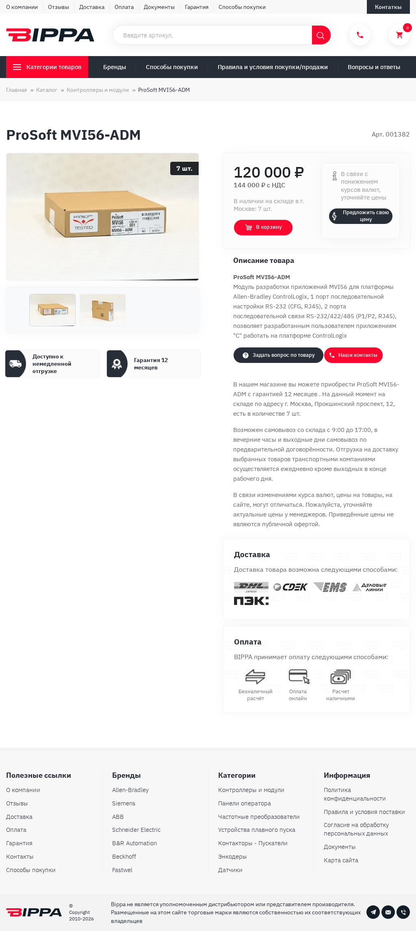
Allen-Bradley (130, 790)
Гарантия (196, 7)
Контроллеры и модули (251, 790)
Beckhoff (124, 856)
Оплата (124, 7)
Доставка (91, 7)
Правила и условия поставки (364, 812)
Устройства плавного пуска (256, 829)
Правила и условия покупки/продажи (273, 67)
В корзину (269, 227)
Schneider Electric (136, 829)
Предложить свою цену (366, 216)
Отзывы (58, 7)
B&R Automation (134, 843)
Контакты (20, 856)
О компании (22, 7)
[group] (102, 216)
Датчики (230, 870)
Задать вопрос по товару (284, 355)
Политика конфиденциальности (355, 794)
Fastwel (122, 870)
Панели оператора (244, 803)
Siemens (123, 803)
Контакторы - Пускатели (253, 843)
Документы (159, 7)
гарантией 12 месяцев (286, 394)
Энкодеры (232, 856)
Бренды (114, 67)
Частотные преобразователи (259, 816)
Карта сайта (341, 860)
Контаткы (388, 7)
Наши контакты (357, 355)
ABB (118, 816)
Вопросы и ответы (374, 67)
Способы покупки (242, 7)
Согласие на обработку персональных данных (356, 829)
